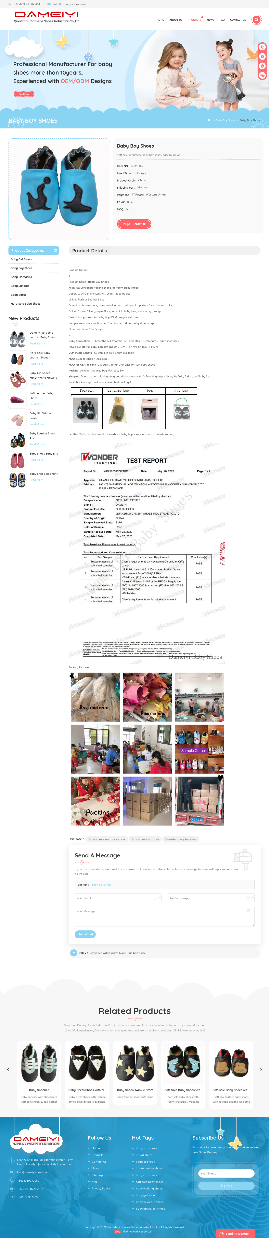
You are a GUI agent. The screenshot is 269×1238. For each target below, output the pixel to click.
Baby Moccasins (21, 277)
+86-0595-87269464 (27, 4)
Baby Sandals (20, 286)
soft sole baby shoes (149, 1182)
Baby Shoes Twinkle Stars (134, 1090)
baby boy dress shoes (147, 839)
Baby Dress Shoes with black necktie (86, 1090)
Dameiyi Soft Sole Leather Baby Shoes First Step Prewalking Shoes (44, 335)
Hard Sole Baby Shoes (25, 303)
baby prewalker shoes (150, 1208)
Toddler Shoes (145, 1161)
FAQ (222, 19)
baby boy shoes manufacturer (108, 839)
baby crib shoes (146, 1175)
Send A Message (237, 1233)
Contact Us (99, 1161)
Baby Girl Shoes (21, 259)
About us (176, 19)
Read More (36, 343)
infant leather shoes (149, 1168)
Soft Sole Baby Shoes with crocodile (182, 1090)
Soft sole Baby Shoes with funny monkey (230, 1090)
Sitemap (97, 1175)
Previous (8, 1069)
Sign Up (226, 1186)
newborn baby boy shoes (182, 839)
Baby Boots (18, 295)
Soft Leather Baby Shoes (41, 395)
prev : (83, 953)
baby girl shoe (145, 1195)
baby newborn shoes (150, 1202)
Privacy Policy (101, 1188)
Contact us (238, 19)
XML (95, 1182)
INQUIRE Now (132, 224)
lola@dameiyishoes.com (69, 4)
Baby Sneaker (38, 1090)
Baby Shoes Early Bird (44, 453)
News (210, 19)
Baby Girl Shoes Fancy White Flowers (43, 375)
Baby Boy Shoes (21, 268)
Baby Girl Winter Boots (40, 415)
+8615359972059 (28, 1180)
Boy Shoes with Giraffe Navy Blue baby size (117, 953)
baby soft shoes (146, 1148)
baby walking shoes (149, 1188)
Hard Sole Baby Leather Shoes (40, 355)
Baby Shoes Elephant (44, 473)
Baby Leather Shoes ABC (43, 435)
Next (261, 1069)
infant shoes (144, 1155)
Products (194, 19)
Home (160, 19)
